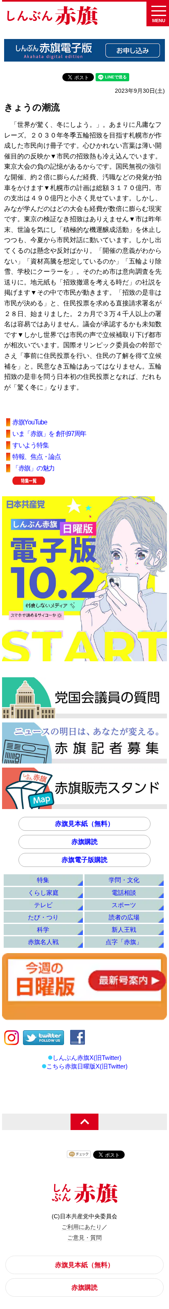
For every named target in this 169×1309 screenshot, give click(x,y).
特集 (43, 879)
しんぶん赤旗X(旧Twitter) (87, 1057)
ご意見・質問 (84, 1237)
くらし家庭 (43, 892)
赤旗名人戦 (43, 941)
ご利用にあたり (82, 1227)
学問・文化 (124, 879)
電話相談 (124, 892)
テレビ (43, 904)
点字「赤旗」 (123, 941)
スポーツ (124, 904)
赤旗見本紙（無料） (84, 823)
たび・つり (43, 917)
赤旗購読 (84, 841)
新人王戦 (124, 929)
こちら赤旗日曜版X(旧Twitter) (87, 1066)
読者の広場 (124, 917)
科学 (43, 929)
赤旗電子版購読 (84, 859)
